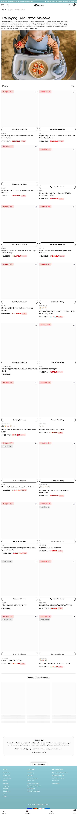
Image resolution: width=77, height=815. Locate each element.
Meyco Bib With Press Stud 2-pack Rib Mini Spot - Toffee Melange (19, 252)
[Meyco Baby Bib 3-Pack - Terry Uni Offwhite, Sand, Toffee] (19, 108)
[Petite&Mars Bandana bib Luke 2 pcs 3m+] (57, 281)
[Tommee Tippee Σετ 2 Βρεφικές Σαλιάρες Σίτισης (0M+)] (19, 341)
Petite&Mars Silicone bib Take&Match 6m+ (19, 430)
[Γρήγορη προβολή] (36, 92)
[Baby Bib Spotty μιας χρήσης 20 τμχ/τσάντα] (57, 578)
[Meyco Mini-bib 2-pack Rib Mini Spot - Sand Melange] (19, 281)
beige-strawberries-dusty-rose (46, 308)
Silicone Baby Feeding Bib (48, 369)
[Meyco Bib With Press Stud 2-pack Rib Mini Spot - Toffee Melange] (19, 223)
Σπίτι (3, 9)
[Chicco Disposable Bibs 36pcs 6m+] (19, 578)
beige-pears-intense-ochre (40, 308)
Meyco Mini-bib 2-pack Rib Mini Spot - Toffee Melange (55, 252)
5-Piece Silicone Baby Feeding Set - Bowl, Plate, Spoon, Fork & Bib (18, 549)
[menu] (2, 5)
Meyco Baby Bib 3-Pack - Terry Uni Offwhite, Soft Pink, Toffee (19, 191)
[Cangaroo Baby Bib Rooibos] (19, 633)
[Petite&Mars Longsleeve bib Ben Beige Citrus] (57, 460)
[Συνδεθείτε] (69, 5)
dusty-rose (43, 660)
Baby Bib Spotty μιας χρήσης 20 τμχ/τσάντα (55, 605)
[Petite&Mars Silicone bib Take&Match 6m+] (19, 399)
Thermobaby (43, 545)
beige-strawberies (48, 487)
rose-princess (8, 426)
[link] (38, 55)
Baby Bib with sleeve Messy (51, 429)
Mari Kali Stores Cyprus (41, 804)
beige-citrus (40, 487)
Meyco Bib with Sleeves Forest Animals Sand (17, 487)
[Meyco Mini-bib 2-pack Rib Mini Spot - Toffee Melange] (57, 223)
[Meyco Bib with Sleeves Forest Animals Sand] (19, 460)
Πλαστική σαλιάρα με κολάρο (50, 548)
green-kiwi (46, 487)
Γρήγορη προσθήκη (57, 302)
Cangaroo (42, 424)
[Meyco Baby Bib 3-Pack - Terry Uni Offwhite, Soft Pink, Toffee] (19, 163)
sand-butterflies (11, 426)
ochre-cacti (5, 426)
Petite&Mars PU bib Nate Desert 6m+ (55, 663)
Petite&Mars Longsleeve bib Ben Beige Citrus (55, 491)
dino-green (2, 426)
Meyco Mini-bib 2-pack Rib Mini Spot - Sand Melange (17, 309)
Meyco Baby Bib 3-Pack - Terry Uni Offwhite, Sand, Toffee (17, 137)
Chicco (3, 603)
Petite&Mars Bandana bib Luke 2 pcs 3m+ (57, 312)
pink (40, 426)
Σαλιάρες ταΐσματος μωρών (16, 9)
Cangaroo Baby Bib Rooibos (11, 660)
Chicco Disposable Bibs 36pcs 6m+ (14, 605)
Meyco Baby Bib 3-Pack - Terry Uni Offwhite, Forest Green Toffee (55, 194)
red (43, 426)
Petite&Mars (43, 305)
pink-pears (43, 487)
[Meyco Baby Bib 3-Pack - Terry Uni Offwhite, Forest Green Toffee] (57, 166)
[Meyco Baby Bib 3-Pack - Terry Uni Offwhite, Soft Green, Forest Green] (57, 108)
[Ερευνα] (8, 5)
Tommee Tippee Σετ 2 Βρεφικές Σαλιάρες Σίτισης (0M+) (19, 370)
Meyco (3, 133)
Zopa (40, 366)
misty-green (46, 660)
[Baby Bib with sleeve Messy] (57, 399)
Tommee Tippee (6, 366)
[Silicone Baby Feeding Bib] (57, 341)
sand (40, 660)
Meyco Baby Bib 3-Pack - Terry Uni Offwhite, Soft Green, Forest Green (57, 137)
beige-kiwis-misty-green (43, 308)
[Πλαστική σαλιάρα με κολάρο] (57, 520)
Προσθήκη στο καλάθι (19, 129)
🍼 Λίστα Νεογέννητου (38, 764)
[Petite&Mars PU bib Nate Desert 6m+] (57, 633)
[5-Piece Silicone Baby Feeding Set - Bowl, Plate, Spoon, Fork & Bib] (19, 520)
